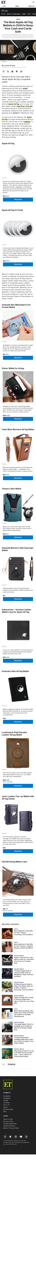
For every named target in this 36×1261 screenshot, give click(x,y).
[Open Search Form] (33, 2)
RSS (4, 1112)
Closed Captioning (9, 1124)
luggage (27, 121)
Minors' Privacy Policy (11, 1128)
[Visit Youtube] (21, 1137)
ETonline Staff (8, 1109)
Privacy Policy (8, 1121)
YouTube (6, 1103)
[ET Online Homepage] (4, 2)
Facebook (6, 1096)
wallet (25, 88)
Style (3, 14)
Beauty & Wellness (13, 14)
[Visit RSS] (26, 1137)
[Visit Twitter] (10, 1137)
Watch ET (31, 6)
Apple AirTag (13, 104)
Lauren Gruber (9, 65)
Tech (29, 14)
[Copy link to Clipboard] (21, 72)
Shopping (11, 1064)
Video (17, 6)
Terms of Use (8, 1119)
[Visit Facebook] (5, 1137)
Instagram (6, 1098)
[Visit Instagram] (16, 1137)
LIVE (4, 6)
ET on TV (6, 1105)
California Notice (9, 1126)
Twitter (5, 1100)
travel (15, 113)
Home (24, 14)
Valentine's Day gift (24, 106)
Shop (4, 10)
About (5, 1107)
